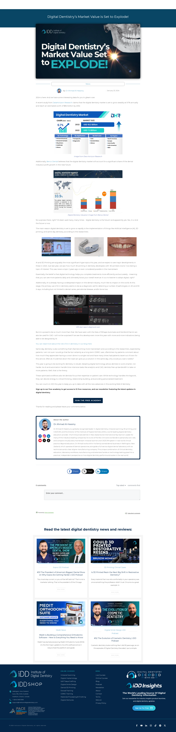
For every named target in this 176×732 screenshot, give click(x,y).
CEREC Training (67, 694)
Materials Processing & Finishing (73, 697)
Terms (98, 697)
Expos (55, 567)
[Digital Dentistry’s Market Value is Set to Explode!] (88, 51)
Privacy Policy (101, 703)
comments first (134, 485)
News (88, 84)
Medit (58, 630)
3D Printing (109, 567)
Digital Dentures (67, 700)
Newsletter (100, 687)
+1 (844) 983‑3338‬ (18, 699)
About (98, 691)
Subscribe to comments (134, 513)
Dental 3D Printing (68, 687)
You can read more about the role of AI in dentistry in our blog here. (64, 344)
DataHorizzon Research (62, 103)
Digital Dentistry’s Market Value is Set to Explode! (88, 17)
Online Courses (102, 678)
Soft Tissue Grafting (68, 681)
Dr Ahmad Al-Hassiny (75, 91)
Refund (98, 700)
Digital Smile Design (113, 630)
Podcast (99, 684)
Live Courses (100, 675)
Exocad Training (67, 691)
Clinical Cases (120, 567)
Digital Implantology (69, 678)
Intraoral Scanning (68, 675)
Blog (97, 681)
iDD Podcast (63, 567)
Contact (99, 694)
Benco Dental (52, 162)
